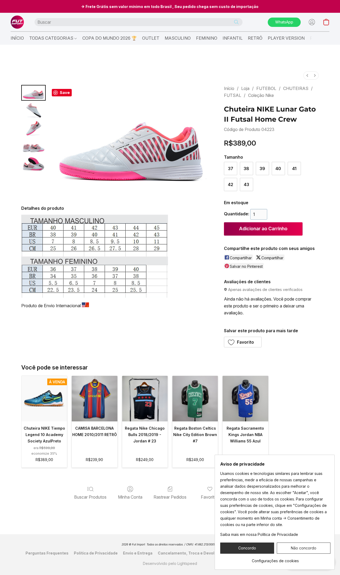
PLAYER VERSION (286, 38)
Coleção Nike (261, 95)
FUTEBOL (266, 88)
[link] (275, 559)
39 (262, 168)
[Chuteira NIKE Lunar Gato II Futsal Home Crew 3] (33, 146)
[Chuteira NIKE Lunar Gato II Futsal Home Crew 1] (33, 110)
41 (294, 168)
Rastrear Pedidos (170, 497)
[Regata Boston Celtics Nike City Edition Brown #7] (195, 398)
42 (230, 184)
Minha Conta (130, 497)
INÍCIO (17, 38)
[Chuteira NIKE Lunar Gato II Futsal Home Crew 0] (33, 93)
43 (246, 184)
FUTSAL (232, 95)
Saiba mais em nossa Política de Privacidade (259, 534)
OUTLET (150, 38)
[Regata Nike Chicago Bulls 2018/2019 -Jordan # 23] (145, 398)
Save (65, 92)
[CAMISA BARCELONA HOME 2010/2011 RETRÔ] (94, 398)
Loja (245, 88)
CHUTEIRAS (295, 88)
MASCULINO (178, 38)
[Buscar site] (236, 22)
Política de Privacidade (96, 553)
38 (246, 168)
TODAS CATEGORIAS (51, 38)
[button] (17, 22)
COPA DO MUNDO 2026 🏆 (109, 38)
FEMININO (206, 38)
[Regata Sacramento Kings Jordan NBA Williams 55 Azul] (245, 398)
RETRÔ (255, 38)
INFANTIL (233, 38)
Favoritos (210, 497)
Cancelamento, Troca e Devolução (191, 553)
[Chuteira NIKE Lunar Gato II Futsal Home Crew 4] (33, 164)
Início (229, 88)
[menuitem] (307, 75)
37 (230, 168)
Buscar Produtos (90, 497)
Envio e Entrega (137, 553)
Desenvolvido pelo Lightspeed (170, 563)
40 (278, 168)
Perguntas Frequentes (47, 553)
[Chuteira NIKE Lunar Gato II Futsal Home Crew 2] (33, 128)
